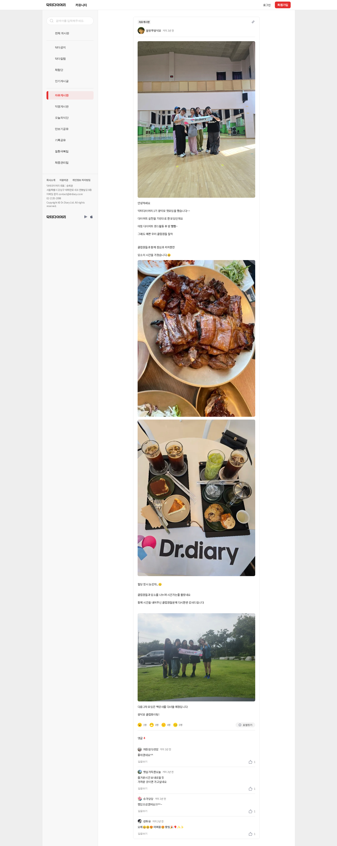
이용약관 (64, 180)
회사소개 (51, 180)
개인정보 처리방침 (81, 180)
